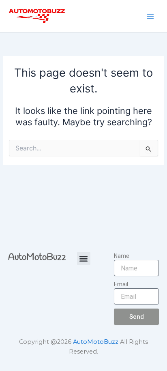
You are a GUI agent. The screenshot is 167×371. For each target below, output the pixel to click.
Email (121, 284)
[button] (83, 258)
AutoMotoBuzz (37, 257)
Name (121, 256)
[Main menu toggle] (150, 16)
